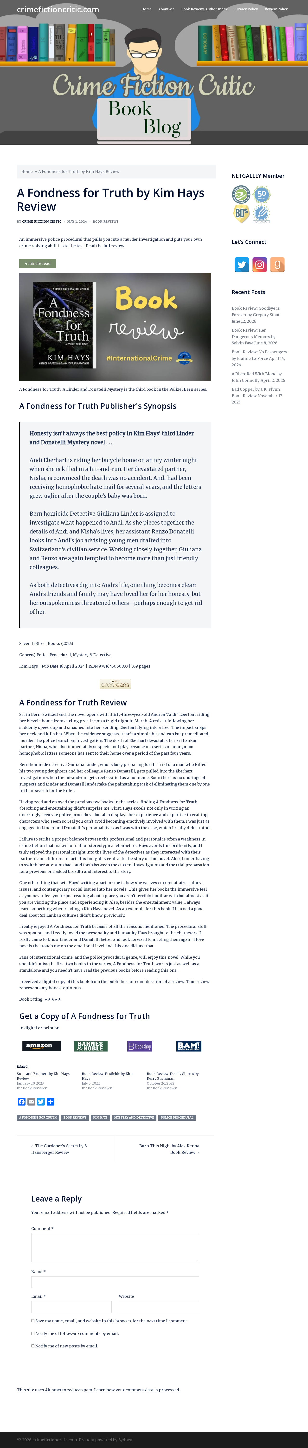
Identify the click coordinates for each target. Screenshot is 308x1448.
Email (38, 1296)
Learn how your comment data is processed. (137, 1389)
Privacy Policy (246, 9)
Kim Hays (28, 666)
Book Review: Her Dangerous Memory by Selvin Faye (254, 337)
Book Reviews (106, 221)
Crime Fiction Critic (42, 221)
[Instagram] (259, 265)
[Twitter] (242, 265)
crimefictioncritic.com (58, 9)
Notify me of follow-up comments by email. (77, 1333)
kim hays (100, 1117)
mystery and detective (134, 1117)
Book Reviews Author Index (204, 9)
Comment (42, 1228)
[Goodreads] (277, 265)
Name (38, 1271)
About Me (166, 9)
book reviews (75, 1117)
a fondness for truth (38, 1117)
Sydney (125, 1439)
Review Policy (276, 9)
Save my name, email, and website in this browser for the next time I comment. (111, 1320)
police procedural (177, 1117)
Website (126, 1296)
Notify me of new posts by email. (66, 1346)
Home (146, 9)
